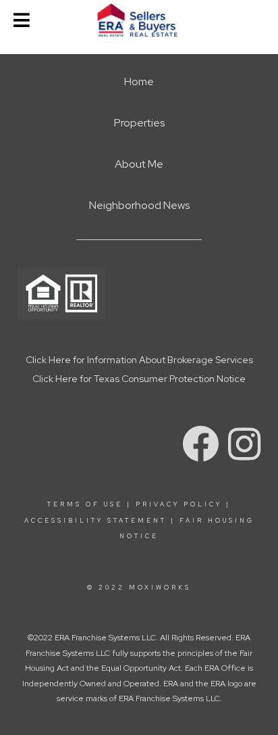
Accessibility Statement (95, 521)
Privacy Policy (179, 504)
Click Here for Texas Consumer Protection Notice (139, 379)
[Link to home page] (139, 20)
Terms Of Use (85, 504)
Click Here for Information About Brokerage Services (139, 360)
